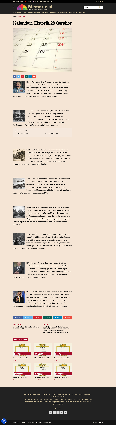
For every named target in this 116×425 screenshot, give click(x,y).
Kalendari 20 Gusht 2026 (62, 358)
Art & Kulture (63, 12)
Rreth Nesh (16, 1)
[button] (4, 421)
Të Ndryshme (82, 12)
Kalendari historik (21, 16)
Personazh (37, 12)
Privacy (101, 422)
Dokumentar (45, 12)
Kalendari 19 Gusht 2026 (20, 377)
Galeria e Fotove (54, 12)
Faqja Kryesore (17, 12)
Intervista (30, 12)
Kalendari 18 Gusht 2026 (41, 377)
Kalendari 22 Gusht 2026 (21, 134)
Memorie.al (16, 422)
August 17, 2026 (17, 379)
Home (14, 16)
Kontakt (22, 1)
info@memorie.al (58, 403)
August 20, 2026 (17, 360)
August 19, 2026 (58, 360)
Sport (70, 12)
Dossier (24, 12)
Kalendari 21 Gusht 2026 (51, 134)
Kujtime (75, 12)
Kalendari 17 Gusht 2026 (61, 377)
